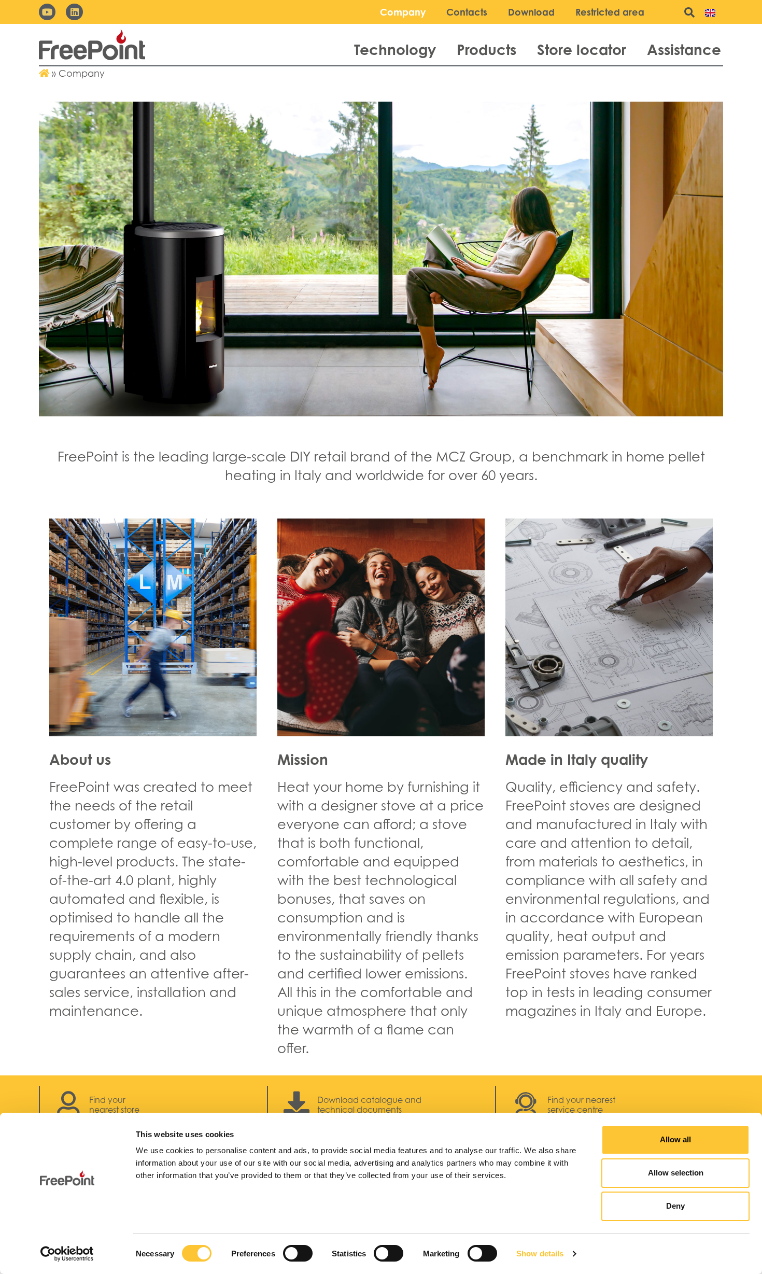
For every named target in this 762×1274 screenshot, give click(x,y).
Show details (539, 1253)
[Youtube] (47, 12)
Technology (395, 49)
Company (403, 12)
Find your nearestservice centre (581, 1105)
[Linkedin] (74, 12)
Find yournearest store (114, 1105)
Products (486, 49)
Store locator (581, 49)
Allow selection (675, 1172)
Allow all (675, 1139)
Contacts (466, 12)
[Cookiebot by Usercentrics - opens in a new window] (67, 1254)
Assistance (684, 49)
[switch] (298, 1253)
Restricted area (609, 12)
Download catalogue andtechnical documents (369, 1105)
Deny (675, 1205)
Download (531, 12)
